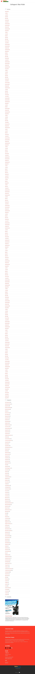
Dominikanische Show (8, 447)
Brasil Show (6, 419)
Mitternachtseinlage (8, 504)
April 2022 (6, 91)
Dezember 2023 (7, 61)
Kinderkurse (6, 480)
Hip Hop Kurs (6, 466)
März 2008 (6, 316)
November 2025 (7, 25)
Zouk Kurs (6, 584)
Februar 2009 (7, 297)
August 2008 (7, 307)
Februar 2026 (7, 20)
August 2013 (7, 212)
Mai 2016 (6, 181)
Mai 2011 (6, 252)
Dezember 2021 (7, 98)
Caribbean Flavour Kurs (8, 435)
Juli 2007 (6, 330)
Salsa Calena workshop (8, 530)
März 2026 (6, 18)
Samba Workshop (7, 551)
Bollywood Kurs (7, 416)
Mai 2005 (6, 373)
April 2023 (6, 75)
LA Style (6, 483)
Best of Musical (7, 414)
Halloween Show (7, 454)
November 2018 (7, 139)
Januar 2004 (7, 394)
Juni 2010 (6, 269)
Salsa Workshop (7, 542)
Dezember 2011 (7, 240)
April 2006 (6, 354)
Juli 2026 (6, 13)
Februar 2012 (7, 236)
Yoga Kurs (6, 580)
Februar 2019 (7, 134)
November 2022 (7, 84)
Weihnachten (7, 575)
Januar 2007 (7, 340)
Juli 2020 (6, 115)
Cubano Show (7, 442)
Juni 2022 (6, 89)
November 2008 (7, 302)
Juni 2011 (6, 250)
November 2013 (7, 207)
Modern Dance (7, 506)
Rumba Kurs (6, 525)
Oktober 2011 (7, 243)
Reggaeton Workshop (8, 523)
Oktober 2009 (7, 283)
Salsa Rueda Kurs (7, 537)
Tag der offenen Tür (8, 563)
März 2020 (6, 120)
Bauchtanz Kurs (7, 412)
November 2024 (7, 46)
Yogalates (6, 582)
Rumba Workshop (8, 616)
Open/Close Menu (1, 1)
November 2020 (7, 108)
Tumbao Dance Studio (8, 570)
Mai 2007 (6, 333)
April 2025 (6, 37)
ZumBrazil (6, 594)
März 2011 (6, 255)
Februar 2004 (7, 392)
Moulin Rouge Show (7, 509)
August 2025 (7, 30)
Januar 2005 (7, 380)
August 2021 (7, 103)
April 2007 (6, 335)
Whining (6, 577)
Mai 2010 (6, 271)
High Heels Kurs (7, 461)
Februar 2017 (7, 174)
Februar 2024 (7, 58)
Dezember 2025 (7, 23)
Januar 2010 (7, 278)
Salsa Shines (7, 539)
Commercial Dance (7, 438)
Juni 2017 (6, 167)
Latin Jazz (6, 490)
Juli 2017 (6, 165)
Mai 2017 (6, 169)
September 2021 (7, 101)
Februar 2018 (7, 153)
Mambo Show (7, 499)
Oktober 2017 (7, 160)
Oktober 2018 (7, 141)
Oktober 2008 (7, 304)
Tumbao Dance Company (8, 568)
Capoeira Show (7, 431)
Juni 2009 (6, 290)
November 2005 (7, 363)
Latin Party (6, 492)
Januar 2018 (7, 155)
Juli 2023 (6, 70)
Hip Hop (6, 464)
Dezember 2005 (7, 361)
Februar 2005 (7, 378)
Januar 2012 (7, 238)
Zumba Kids (6, 589)
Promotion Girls (7, 518)
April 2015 (6, 186)
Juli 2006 (6, 349)
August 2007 (7, 328)
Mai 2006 (6, 352)
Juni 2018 (6, 148)
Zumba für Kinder (7, 587)
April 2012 (6, 233)
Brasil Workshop (7, 421)
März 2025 (6, 39)
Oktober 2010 (7, 262)
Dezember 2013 (7, 205)
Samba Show (7, 549)
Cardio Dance (7, 433)
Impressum (6, 662)
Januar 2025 (7, 42)
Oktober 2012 (7, 226)
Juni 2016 (6, 179)
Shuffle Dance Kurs (7, 556)
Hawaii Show (7, 459)
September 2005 (7, 366)
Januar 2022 (7, 96)
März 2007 (6, 337)
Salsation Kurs (7, 544)
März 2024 (6, 56)
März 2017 (6, 172)
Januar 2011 (7, 259)
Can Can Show (7, 426)
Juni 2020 (6, 117)
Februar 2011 (7, 257)
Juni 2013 (6, 214)
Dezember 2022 (7, 82)
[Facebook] (5, 648)
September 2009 (7, 285)
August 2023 (7, 68)
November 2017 (7, 158)
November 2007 (7, 323)
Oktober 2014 (7, 193)
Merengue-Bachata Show (8, 502)
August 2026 (7, 11)
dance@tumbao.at (9, 658)
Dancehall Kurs (7, 445)
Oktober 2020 (7, 110)
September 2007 (7, 326)
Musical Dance (7, 511)
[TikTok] (12, 648)
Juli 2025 (6, 32)
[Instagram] (8, 648)
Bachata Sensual (7, 409)
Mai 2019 (6, 132)
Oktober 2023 (7, 65)
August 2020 (7, 113)
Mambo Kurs (7, 497)
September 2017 (7, 162)
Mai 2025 (6, 35)
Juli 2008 (6, 309)
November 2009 (7, 281)
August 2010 (7, 266)
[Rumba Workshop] (17, 607)
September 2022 (7, 87)
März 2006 (6, 356)
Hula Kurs (6, 471)
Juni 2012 (6, 229)
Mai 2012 (6, 231)
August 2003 (7, 397)
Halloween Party (7, 452)
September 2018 (7, 143)
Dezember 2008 (7, 300)
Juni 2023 (6, 72)
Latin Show (6, 494)
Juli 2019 (6, 129)
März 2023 (6, 77)
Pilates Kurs (6, 516)
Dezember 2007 (7, 321)
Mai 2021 (6, 106)
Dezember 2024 (7, 44)
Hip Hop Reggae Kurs (8, 468)
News (6, 513)
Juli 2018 (6, 146)
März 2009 (6, 295)
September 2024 (7, 49)
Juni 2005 (6, 371)
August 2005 (7, 368)
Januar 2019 (7, 136)
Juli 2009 (6, 288)
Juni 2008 (6, 311)
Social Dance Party (7, 558)
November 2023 (7, 63)
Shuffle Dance (7, 554)
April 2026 (6, 16)
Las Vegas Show (7, 487)
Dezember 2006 (7, 342)
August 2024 (7, 51)
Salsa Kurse (6, 532)
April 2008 (6, 314)
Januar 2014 (7, 203)
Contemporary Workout (8, 440)
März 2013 (6, 217)
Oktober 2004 (7, 385)
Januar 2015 (7, 188)
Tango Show (6, 565)
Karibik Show (7, 478)
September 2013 (7, 210)
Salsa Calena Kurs (7, 528)
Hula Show (6, 473)
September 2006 (7, 347)
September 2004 (7, 387)
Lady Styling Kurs (7, 485)
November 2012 (7, 224)
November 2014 (7, 191)
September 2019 (7, 127)
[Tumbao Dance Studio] (5, 1)
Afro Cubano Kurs (7, 402)
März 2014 (6, 200)
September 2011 (7, 245)
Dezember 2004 (7, 382)
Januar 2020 (7, 122)
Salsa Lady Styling (7, 535)
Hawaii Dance (7, 457)
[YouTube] (10, 648)
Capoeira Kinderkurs (8, 428)
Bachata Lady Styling (8, 407)
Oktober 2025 (7, 27)
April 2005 (6, 375)
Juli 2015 (6, 184)
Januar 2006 (7, 359)
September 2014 (7, 195)
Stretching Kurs (7, 561)
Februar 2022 (7, 94)
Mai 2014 (6, 198)
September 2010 (7, 264)
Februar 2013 (7, 219)
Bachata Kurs (7, 405)
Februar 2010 (7, 276)
